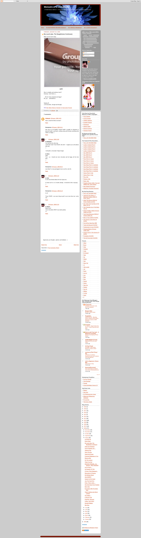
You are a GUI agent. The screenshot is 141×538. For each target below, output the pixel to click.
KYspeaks (87, 324)
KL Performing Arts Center (89, 394)
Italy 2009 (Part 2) (87, 155)
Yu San (85, 293)
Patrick (85, 281)
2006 (85, 428)
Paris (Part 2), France (88, 161)
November (87, 431)
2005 (85, 521)
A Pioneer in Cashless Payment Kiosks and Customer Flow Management (92, 356)
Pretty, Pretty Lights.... (90, 483)
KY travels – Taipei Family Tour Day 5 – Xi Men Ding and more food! (92, 327)
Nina (84, 279)
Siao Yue (85, 285)
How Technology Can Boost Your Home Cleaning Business (92, 369)
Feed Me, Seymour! (89, 499)
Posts (85, 52)
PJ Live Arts (86, 399)
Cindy (84, 251)
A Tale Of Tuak (88, 497)
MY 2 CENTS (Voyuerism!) (90, 27)
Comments (87, 55)
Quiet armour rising (89, 363)
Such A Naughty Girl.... (90, 448)
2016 (85, 412)
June (86, 509)
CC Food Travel (89, 346)
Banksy (85, 390)
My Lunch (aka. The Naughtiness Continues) (58, 34)
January (87, 519)
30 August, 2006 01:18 (57, 191)
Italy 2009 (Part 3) (87, 152)
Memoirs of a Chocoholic (56, 7)
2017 (85, 410)
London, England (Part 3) (89, 146)
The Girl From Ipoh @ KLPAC (90, 238)
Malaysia (54, 107)
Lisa (84, 275)
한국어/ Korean (87, 118)
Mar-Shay (87, 505)
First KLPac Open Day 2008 (90, 223)
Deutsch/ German (87, 128)
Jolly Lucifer (86, 267)
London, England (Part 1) (89, 151)
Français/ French (87, 130)
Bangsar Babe (88, 311)
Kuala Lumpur (65, 107)
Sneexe (85, 287)
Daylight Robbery (89, 503)
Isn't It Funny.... (88, 467)
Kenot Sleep (88, 441)
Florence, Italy (86, 179)
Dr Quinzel (85, 253)
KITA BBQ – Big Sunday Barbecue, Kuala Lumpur (90, 348)
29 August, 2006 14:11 (57, 127)
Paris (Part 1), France (88, 163)
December (87, 429)
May (86, 511)
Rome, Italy (86, 181)
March (86, 515)
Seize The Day (88, 452)
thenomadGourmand (90, 367)
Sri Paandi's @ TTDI (89, 469)
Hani (84, 261)
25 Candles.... (88, 495)
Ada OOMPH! (88, 477)
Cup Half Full (88, 439)
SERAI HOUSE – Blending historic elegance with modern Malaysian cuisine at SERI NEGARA (91, 319)
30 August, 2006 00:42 (57, 166)
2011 (85, 418)
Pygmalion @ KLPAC (88, 236)
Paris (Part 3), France (88, 159)
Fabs (84, 255)
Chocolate (58, 107)
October (87, 433)
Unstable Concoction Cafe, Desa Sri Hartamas (91, 306)
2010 (85, 420)
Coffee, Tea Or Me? (89, 501)
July (86, 507)
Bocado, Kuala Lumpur (90, 312)
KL (61, 107)
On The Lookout (88, 460)
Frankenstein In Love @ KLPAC (91, 227)
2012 (85, 416)
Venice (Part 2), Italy (88, 173)
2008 (85, 424)
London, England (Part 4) (89, 144)
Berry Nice (87, 486)
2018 (85, 408)
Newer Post (44, 244)
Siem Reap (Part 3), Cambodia (90, 167)
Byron (84, 245)
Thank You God (88, 462)
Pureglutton (88, 316)
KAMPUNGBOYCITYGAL (91, 339)
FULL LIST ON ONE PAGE (89, 137)
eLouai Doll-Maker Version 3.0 (90, 385)
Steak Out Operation (89, 446)
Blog (47, 107)
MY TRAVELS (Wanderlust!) (75, 27)
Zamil (84, 295)
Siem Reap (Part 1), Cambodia (90, 171)
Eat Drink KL (88, 304)
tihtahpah (47, 118)
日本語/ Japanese (87, 120)
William (85, 291)
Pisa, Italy (85, 177)
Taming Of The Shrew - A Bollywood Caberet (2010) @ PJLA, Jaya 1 (90, 197)
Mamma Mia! (88, 458)
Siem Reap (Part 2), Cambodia (90, 169)
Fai (84, 257)
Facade (85, 383)
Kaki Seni (85, 392)
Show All (98, 374)
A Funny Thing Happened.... (91, 471)
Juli (84, 269)
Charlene (85, 249)
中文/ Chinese (86, 116)
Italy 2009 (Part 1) (87, 157)
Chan (84, 247)
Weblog (50, 107)
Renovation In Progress (90, 473)
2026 (85, 406)
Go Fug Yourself (87, 379)
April (86, 513)
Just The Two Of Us (89, 481)
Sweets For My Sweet (90, 479)
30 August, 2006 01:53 (53, 204)
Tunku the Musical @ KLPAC (90, 225)
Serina (84, 283)
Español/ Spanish (87, 122)
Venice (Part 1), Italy (88, 175)
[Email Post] (56, 110)
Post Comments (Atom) (53, 247)
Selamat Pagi (88, 450)
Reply (46, 122)
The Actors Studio (87, 401)
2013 (85, 414)
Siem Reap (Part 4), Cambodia (90, 165)
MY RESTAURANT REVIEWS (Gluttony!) (56, 27)
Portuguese (86, 124)
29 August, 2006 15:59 (53, 139)
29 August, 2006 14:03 (56, 118)
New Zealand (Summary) (89, 186)
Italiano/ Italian (86, 126)
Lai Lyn (85, 273)
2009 (85, 422)
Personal (70, 107)
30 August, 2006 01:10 (53, 175)
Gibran (85, 259)
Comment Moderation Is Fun (91, 456)
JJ (84, 265)
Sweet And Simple (89, 454)
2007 (85, 426)
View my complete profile (89, 78)
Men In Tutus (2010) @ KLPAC (90, 217)
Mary (84, 277)
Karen (84, 271)
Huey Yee (85, 263)
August (87, 437)
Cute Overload (86, 381)
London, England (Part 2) (89, 148)
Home (42, 27)
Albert (84, 243)
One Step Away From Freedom (92, 484)
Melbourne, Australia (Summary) (91, 188)
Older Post (76, 244)
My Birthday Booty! (89, 475)
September (88, 435)
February (87, 517)
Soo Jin (85, 289)
